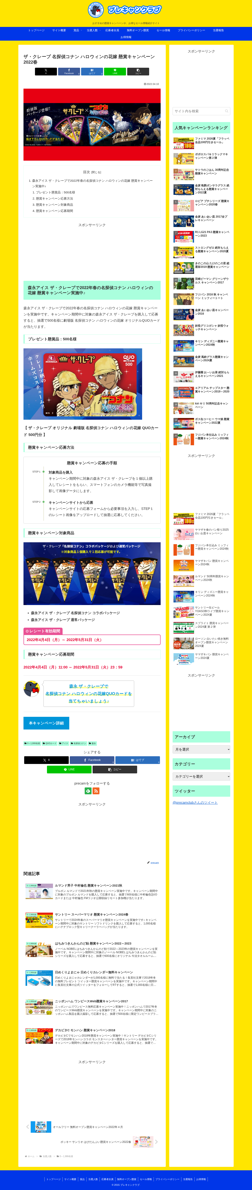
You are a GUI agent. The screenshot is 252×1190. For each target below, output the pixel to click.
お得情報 (201, 1179)
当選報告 (188, 1179)
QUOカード (51, 743)
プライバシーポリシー (167, 1179)
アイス (65, 743)
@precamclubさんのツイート (195, 802)
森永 (94, 743)
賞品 (82, 1179)
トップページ (53, 1179)
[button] (138, 71)
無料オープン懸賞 (126, 1179)
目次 (86, 172)
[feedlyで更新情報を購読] (88, 790)
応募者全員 (107, 1179)
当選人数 (93, 1179)
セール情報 (146, 1179)
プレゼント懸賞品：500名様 (55, 192)
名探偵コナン (80, 743)
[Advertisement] (92, 252)
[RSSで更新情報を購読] (96, 790)
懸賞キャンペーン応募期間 (54, 211)
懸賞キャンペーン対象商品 (54, 204)
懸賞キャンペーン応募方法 (54, 198)
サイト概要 (70, 1179)
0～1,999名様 (33, 743)
